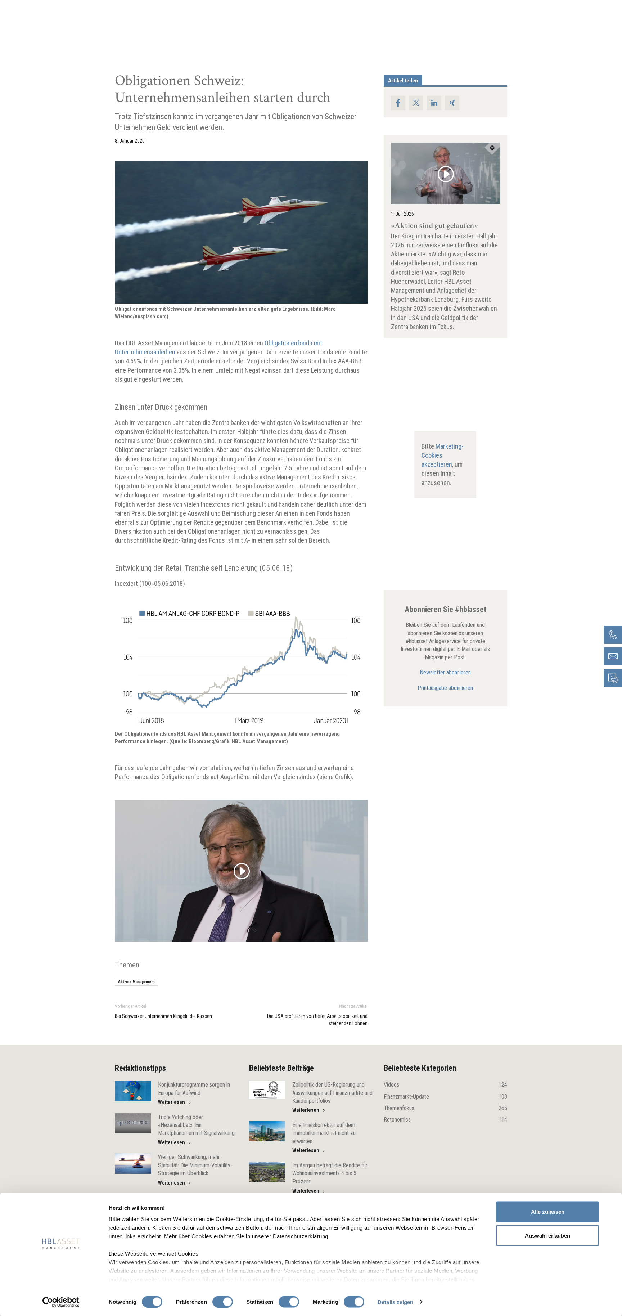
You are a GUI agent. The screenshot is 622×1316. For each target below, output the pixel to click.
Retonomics (445, 1119)
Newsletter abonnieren (445, 672)
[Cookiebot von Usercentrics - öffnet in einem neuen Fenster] (61, 1302)
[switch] (222, 1301)
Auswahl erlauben (547, 1235)
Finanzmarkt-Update (445, 1096)
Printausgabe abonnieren (445, 687)
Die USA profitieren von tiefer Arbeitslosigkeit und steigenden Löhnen (317, 1019)
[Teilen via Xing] (452, 103)
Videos (445, 1084)
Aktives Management (136, 981)
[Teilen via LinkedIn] (434, 103)
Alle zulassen (547, 1212)
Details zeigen (395, 1302)
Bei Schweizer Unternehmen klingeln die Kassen (163, 1016)
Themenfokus (445, 1108)
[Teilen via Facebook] (398, 103)
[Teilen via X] (416, 103)
